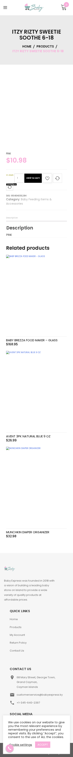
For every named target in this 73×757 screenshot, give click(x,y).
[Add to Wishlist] (47, 179)
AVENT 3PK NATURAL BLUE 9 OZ (28, 436)
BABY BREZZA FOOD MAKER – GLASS (32, 340)
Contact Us (17, 651)
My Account (17, 635)
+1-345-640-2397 (28, 703)
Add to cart (33, 178)
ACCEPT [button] (43, 745)
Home (14, 619)
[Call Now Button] (10, 748)
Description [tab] (12, 217)
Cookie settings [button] (20, 745)
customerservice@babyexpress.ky (40, 695)
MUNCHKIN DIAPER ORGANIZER (27, 532)
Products (15, 627)
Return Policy (18, 643)
